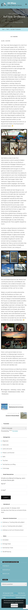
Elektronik (6, 445)
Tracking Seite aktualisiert (16, 522)
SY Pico (12, 3)
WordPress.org (7, 551)
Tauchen (5, 460)
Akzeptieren (14, 605)
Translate (15, 431)
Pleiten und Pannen (8, 452)
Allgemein (5, 441)
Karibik (23, 389)
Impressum (6, 566)
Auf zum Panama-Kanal (16, 530)
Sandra (15, 36)
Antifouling (13, 389)
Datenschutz (6, 569)
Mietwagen (4, 391)
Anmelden (6, 540)
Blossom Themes (10, 597)
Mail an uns (6, 573)
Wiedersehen (5, 394)
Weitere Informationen (19, 602)
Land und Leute (7, 448)
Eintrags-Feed (7, 544)
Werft (22, 391)
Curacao (19, 389)
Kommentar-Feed (8, 547)
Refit (10, 13)
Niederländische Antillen (14, 391)
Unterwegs (15, 13)
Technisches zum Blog (9, 464)
